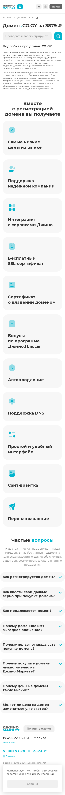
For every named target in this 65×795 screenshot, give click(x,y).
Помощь (10, 756)
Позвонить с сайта (15, 751)
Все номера (9, 742)
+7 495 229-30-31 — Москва (24, 738)
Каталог (7, 17)
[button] (32, 577)
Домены (21, 17)
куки (29, 770)
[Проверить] (58, 36)
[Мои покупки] (45, 6)
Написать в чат (38, 751)
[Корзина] (39, 6)
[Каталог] (20, 6)
